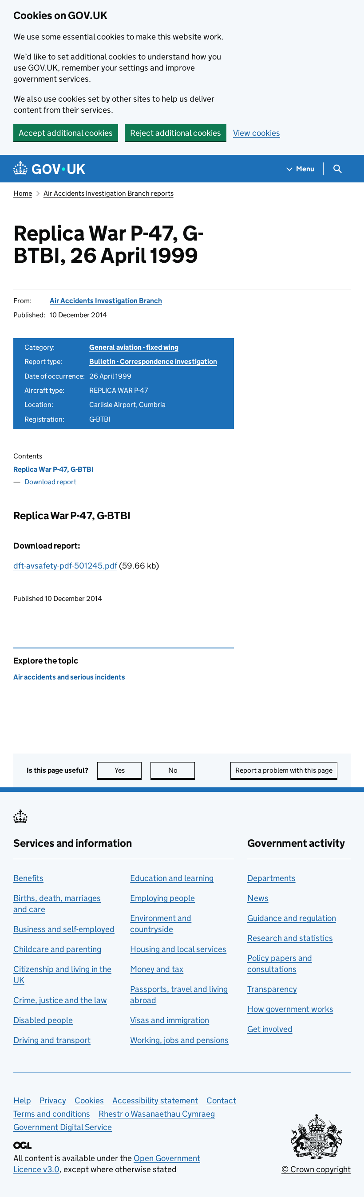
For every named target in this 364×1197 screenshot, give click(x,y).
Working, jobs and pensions (179, 1040)
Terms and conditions (51, 1114)
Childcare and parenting (57, 949)
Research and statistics (290, 938)
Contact (221, 1100)
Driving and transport (52, 1040)
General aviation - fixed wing (133, 347)
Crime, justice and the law (60, 1000)
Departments (271, 878)
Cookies (89, 1100)
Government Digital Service (62, 1127)
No (181, 770)
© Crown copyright (316, 1169)
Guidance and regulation (291, 918)
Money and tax (156, 969)
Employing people (162, 898)
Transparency (272, 989)
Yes (128, 770)
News (258, 898)
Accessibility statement (155, 1100)
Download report (50, 482)
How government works (290, 1009)
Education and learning (172, 878)
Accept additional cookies (66, 133)
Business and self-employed (64, 929)
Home (22, 193)
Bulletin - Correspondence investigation (153, 361)
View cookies (256, 133)
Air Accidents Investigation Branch (106, 300)
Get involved (270, 1029)
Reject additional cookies (175, 133)
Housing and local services (178, 949)
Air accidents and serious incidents (69, 677)
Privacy (53, 1100)
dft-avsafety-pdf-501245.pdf (65, 566)
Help (22, 1100)
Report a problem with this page (283, 770)
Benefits (28, 878)
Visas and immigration (169, 1020)
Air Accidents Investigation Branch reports (109, 193)
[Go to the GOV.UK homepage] (49, 169)
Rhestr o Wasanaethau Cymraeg (157, 1114)
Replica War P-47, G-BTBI (53, 469)
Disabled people (43, 1020)
